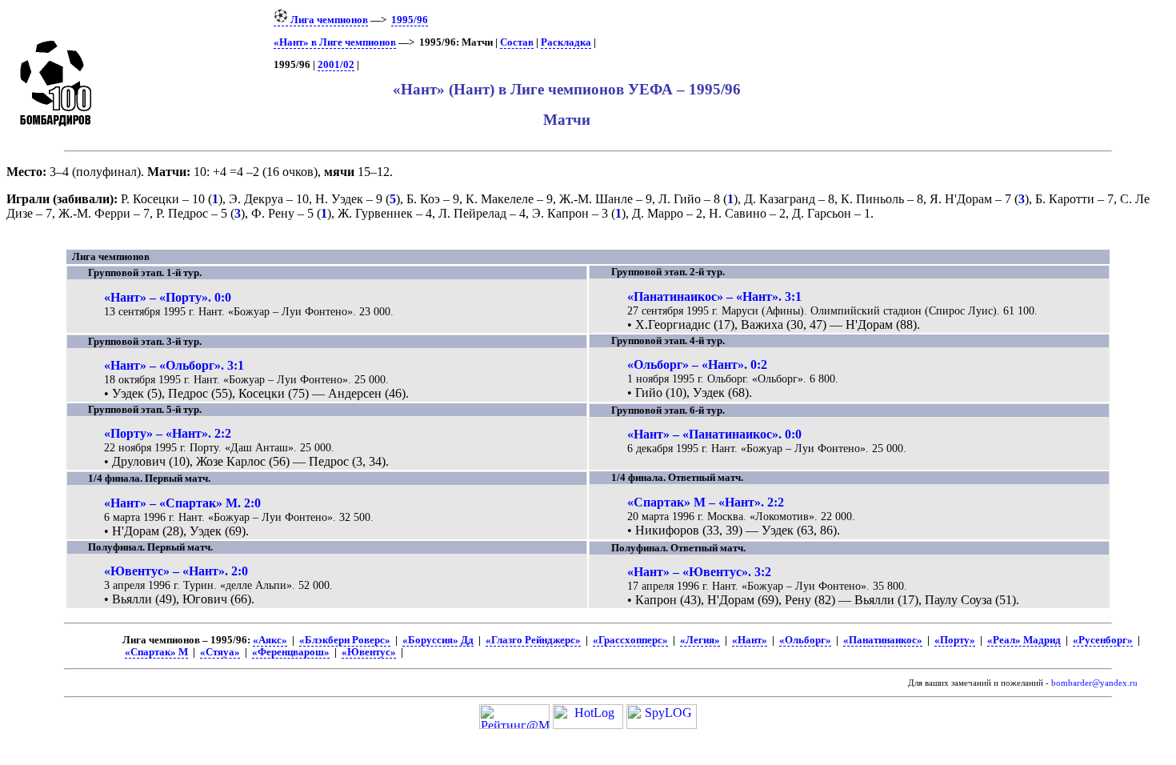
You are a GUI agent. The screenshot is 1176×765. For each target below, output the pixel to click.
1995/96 (409, 20)
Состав (517, 42)
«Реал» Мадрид (1024, 640)
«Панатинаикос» (882, 640)
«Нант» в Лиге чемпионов (335, 42)
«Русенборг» (1103, 640)
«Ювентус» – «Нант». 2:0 (176, 571)
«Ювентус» (369, 652)
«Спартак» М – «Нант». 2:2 (705, 502)
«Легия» (700, 640)
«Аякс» (270, 640)
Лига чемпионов (328, 20)
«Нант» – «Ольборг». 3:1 (174, 365)
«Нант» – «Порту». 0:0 (167, 297)
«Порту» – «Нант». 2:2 (167, 433)
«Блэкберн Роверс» (344, 640)
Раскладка (566, 42)
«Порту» (954, 640)
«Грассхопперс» (630, 640)
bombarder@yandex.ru (1094, 683)
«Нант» (749, 640)
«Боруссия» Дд (438, 640)
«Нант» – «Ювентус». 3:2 (699, 572)
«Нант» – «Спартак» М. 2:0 (182, 503)
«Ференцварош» (291, 652)
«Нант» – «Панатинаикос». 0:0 (714, 434)
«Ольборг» (805, 640)
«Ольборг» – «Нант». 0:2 (697, 364)
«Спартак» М (156, 652)
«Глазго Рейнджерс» (533, 640)
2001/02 (336, 64)
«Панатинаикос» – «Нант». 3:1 (714, 296)
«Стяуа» (220, 652)
